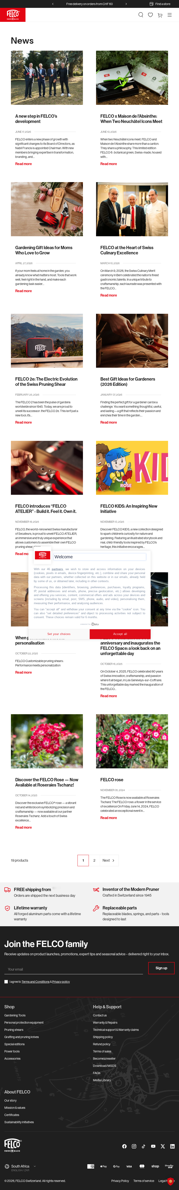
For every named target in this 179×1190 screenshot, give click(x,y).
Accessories (12, 1058)
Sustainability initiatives (19, 1122)
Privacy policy (61, 981)
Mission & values (14, 1107)
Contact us (100, 1015)
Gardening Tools (15, 1015)
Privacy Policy (120, 1181)
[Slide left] (52, 4)
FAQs (96, 1073)
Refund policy (101, 1044)
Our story (10, 1100)
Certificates (11, 1115)
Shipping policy (103, 1037)
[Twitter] (163, 1146)
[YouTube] (153, 1146)
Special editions (14, 1044)
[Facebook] (124, 1146)
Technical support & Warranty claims (116, 1029)
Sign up (161, 968)
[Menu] (169, 14)
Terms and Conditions (36, 981)
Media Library (102, 1080)
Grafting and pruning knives (21, 1037)
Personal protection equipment (23, 1022)
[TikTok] (143, 1146)
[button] (140, 14)
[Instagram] (134, 1146)
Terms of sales (102, 1051)
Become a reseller (104, 1058)
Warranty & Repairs (105, 1022)
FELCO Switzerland (28, 1181)
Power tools (12, 1051)
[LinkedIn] (172, 1146)
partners (57, 569)
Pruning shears (13, 1029)
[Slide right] (126, 4)
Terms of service (143, 1181)
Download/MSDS (104, 1066)
